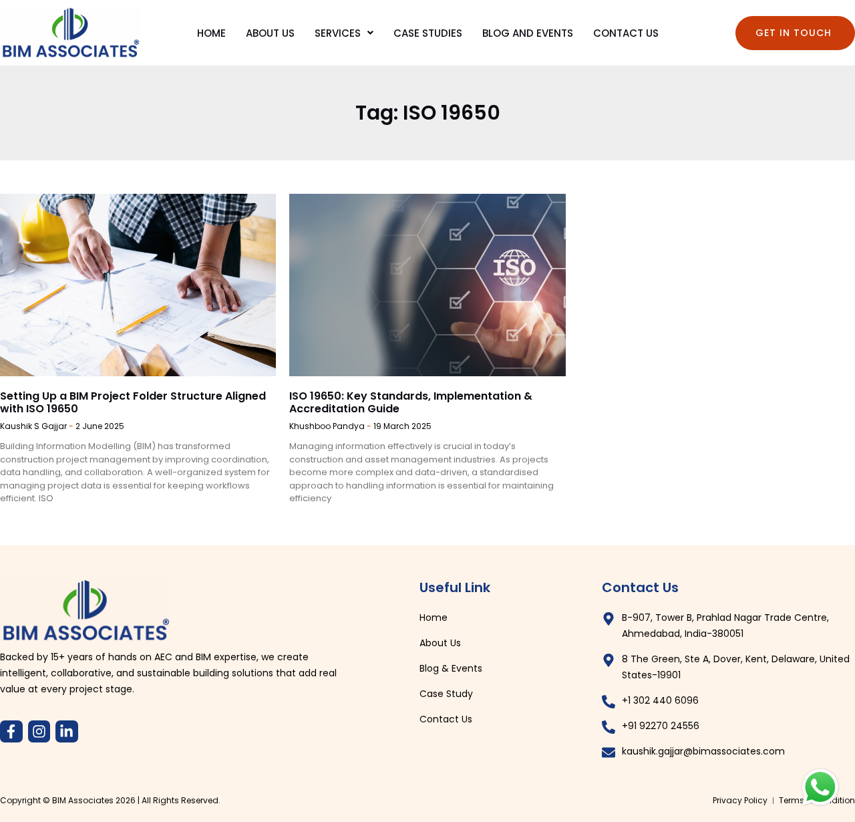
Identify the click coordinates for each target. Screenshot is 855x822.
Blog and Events (527, 33)
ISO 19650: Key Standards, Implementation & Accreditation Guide (410, 402)
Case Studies (427, 33)
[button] (344, 33)
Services (338, 33)
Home (211, 33)
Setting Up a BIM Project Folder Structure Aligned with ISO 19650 (133, 402)
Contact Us (626, 33)
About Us (270, 33)
